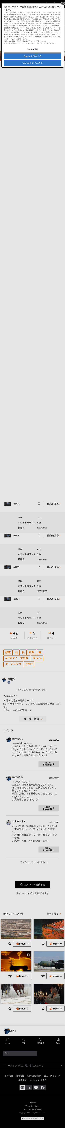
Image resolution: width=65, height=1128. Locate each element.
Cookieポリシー (28, 41)
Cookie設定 (32, 49)
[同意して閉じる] (63, 3)
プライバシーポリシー (35, 43)
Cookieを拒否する (32, 56)
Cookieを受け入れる (32, 63)
